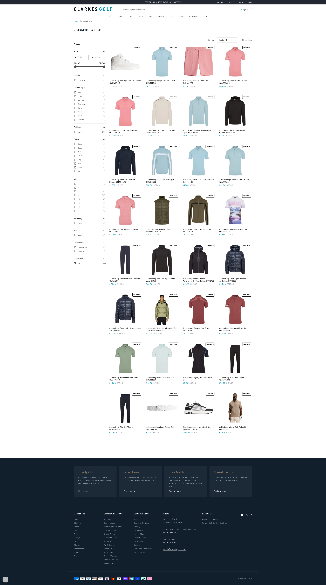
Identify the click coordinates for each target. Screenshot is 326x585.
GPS (171, 17)
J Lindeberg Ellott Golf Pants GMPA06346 (231, 378)
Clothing (119, 17)
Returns (249, 2)
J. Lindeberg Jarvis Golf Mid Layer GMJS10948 (197, 230)
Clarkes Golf (248, 579)
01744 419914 (169, 542)
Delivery (137, 527)
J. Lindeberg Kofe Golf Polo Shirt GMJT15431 (233, 428)
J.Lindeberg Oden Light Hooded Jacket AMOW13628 (232, 279)
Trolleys (161, 17)
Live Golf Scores (110, 538)
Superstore (108, 552)
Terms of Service (110, 556)
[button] (251, 9)
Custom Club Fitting (112, 530)
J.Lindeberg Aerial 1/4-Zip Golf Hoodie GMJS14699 (232, 131)
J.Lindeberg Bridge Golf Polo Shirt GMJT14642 (160, 82)
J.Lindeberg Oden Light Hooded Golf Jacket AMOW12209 (161, 329)
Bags (150, 17)
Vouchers (220, 2)
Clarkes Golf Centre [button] (113, 513)
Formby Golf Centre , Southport (215, 523)
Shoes (131, 17)
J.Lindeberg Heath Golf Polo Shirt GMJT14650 (233, 82)
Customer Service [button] (142, 513)
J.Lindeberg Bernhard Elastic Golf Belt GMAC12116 (160, 428)
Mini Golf (107, 541)
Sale (217, 17)
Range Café (108, 549)
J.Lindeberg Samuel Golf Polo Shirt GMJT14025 (233, 230)
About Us (107, 519)
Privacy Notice (139, 552)
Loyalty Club (229, 2)
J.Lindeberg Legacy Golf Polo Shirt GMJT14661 (197, 378)
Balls (141, 17)
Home (76, 21)
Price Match (240, 2)
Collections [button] (79, 513)
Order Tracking (140, 538)
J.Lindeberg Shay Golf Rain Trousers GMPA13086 (124, 279)
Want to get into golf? (113, 527)
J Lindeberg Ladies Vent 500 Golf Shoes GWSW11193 (197, 428)
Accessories (193, 17)
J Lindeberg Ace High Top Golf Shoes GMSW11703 (125, 82)
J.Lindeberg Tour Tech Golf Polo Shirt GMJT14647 (198, 181)
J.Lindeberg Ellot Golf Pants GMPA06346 (121, 428)
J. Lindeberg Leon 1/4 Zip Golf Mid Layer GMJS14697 (160, 131)
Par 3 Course (109, 545)
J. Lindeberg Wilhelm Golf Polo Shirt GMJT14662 (234, 181)
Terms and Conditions (143, 549)
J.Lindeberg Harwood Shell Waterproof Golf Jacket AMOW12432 (198, 279)
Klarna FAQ (138, 530)
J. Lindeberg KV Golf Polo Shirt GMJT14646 (196, 329)
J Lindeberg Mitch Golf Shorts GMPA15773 (195, 82)
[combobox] (160, 9)
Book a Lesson (110, 523)
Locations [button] (207, 513)
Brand (206, 17)
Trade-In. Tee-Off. (111, 560)
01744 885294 (170, 532)
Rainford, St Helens (210, 519)
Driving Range (109, 534)
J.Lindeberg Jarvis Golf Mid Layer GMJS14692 (160, 181)
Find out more (84, 491)
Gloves (181, 17)
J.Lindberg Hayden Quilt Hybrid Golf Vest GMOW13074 (161, 230)
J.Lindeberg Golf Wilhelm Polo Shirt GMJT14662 (124, 230)
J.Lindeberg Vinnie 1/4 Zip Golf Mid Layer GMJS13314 (160, 279)
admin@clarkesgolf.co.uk (174, 549)
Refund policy (109, 563)
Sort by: (211, 40)
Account (137, 519)
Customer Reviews (141, 523)
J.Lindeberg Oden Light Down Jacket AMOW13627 (125, 329)
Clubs (108, 17)
